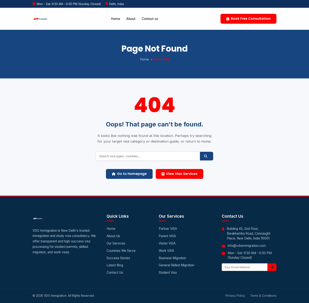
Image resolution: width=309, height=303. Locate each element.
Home (115, 19)
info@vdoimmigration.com (247, 246)
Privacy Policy (235, 295)
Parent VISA (167, 236)
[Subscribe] (271, 267)
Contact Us (115, 272)
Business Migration (172, 258)
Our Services (116, 243)
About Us (113, 236)
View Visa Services (181, 174)
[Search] (206, 156)
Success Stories (118, 258)
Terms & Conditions (263, 295)
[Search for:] (148, 156)
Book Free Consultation (251, 18)
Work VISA (166, 251)
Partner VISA (168, 229)
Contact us (150, 19)
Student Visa (168, 272)
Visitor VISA (167, 243)
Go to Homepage (132, 174)
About (130, 19)
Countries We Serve (121, 251)
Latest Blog (115, 265)
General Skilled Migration (176, 265)
